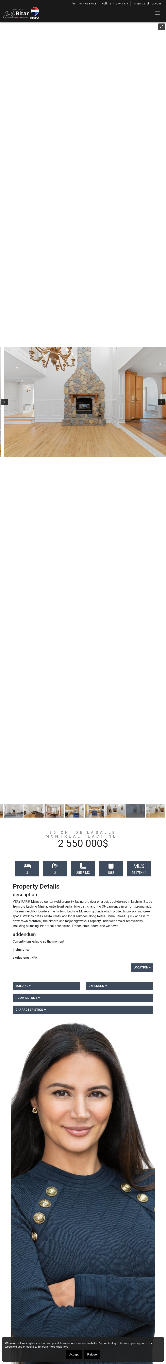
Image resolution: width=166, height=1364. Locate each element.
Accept (74, 1354)
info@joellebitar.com (147, 3)
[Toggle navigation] (157, 13)
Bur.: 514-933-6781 (85, 3)
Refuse (92, 1354)
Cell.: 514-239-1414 (115, 3)
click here (62, 1346)
